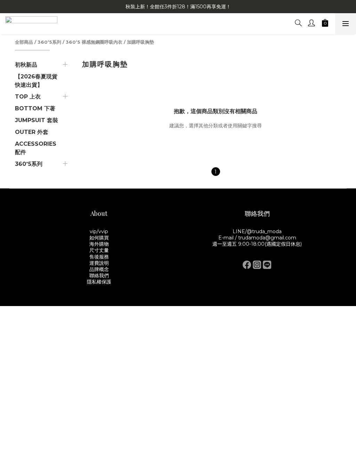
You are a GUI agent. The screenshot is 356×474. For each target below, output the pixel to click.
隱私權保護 (99, 282)
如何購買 (99, 238)
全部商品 (24, 42)
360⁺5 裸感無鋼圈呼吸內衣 (94, 42)
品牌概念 (99, 269)
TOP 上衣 (28, 96)
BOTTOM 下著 (35, 108)
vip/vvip (99, 231)
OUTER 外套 (31, 132)
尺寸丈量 (99, 250)
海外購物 (99, 244)
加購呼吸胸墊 (140, 42)
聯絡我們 (99, 275)
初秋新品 (26, 64)
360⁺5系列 (49, 42)
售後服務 (99, 257)
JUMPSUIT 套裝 (36, 120)
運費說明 (99, 263)
